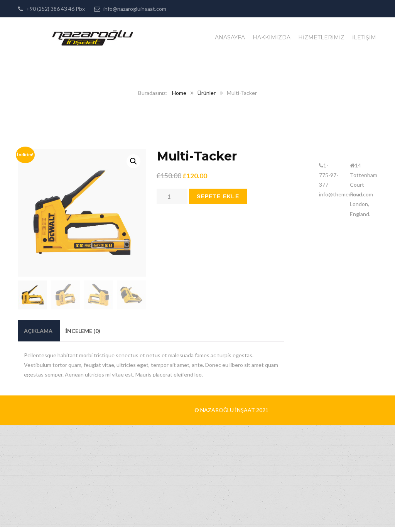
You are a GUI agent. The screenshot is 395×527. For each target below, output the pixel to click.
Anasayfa (230, 37)
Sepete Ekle (218, 196)
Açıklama (38, 331)
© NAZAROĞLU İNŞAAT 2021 (231, 410)
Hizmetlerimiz (321, 37)
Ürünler (207, 93)
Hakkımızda (271, 37)
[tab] (38, 330)
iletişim (364, 37)
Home (179, 93)
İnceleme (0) (82, 331)
